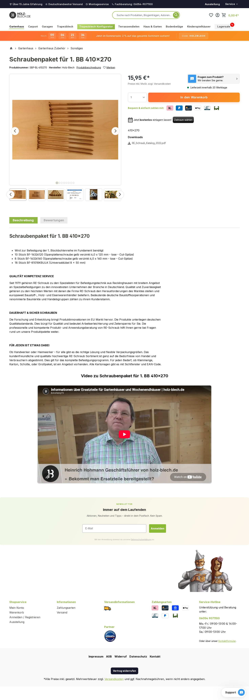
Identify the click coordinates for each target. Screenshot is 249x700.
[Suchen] (176, 15)
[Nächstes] (115, 131)
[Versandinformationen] (107, 608)
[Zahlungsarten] (155, 607)
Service (230, 4)
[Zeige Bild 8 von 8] (73, 183)
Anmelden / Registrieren (24, 617)
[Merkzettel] (211, 15)
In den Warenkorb (194, 97)
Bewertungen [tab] (54, 220)
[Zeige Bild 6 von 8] (69, 183)
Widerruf (121, 656)
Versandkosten (114, 679)
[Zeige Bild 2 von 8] (59, 183)
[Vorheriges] (15, 131)
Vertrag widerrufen (124, 670)
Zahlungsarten (66, 607)
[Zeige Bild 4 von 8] (64, 183)
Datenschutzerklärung (141, 539)
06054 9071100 (209, 618)
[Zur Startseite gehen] (19, 15)
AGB (109, 656)
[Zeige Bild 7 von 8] (71, 183)
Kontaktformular (227, 641)
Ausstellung (212, 4)
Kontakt (155, 656)
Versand (62, 612)
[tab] (23, 220)
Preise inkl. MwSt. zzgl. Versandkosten (149, 83)
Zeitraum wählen (183, 119)
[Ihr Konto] (217, 15)
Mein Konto (16, 607)
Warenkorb (16, 612)
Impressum (96, 656)
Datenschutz (138, 656)
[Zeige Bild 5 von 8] (66, 183)
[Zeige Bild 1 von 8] (57, 183)
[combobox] (144, 15)
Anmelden (157, 528)
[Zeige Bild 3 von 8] (62, 183)
